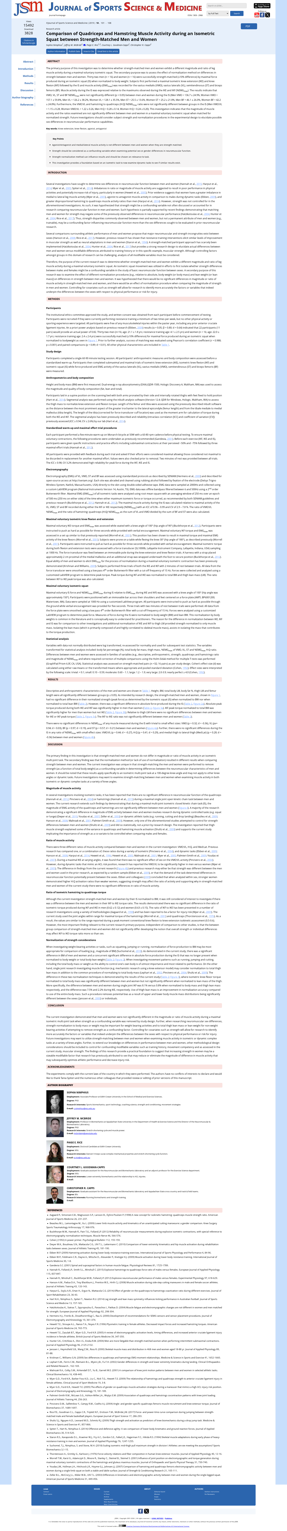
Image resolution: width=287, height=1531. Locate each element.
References (26, 104)
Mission (157, 1494)
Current (106, 1492)
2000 (197, 476)
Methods (28, 76)
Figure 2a (198, 703)
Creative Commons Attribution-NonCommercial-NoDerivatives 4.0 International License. (158, 1526)
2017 (71, 218)
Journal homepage (57, 15)
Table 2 (83, 703)
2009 (212, 197)
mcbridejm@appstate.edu (85, 1133)
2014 (49, 188)
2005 (68, 188)
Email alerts (47, 1494)
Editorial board (159, 1492)
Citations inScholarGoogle (28, 41)
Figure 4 (183, 807)
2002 (159, 972)
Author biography (22, 97)
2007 (97, 816)
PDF (247, 26)
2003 (117, 816)
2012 (89, 447)
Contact (46, 1492)
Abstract (28, 61)
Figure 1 (92, 340)
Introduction (25, 68)
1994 (144, 242)
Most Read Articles (110, 1502)
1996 (108, 855)
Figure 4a (152, 728)
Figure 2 (119, 959)
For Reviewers (210, 1494)
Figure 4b (89, 737)
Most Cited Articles (110, 1504)
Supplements (108, 1499)
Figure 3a (158, 708)
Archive (106, 1497)
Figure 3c (90, 716)
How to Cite (89, 51)
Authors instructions (212, 1492)
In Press (107, 1494)
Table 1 (165, 344)
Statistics (157, 1499)
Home (45, 1489)
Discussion (26, 90)
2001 (169, 438)
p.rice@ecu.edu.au (82, 1157)
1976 (211, 916)
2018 (138, 951)
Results (29, 83)
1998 (130, 912)
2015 (199, 184)
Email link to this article (108, 51)
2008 (72, 238)
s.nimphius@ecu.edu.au (84, 1108)
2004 (206, 214)
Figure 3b (120, 712)
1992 (185, 668)
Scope (156, 1497)
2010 (74, 816)
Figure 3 (174, 977)
